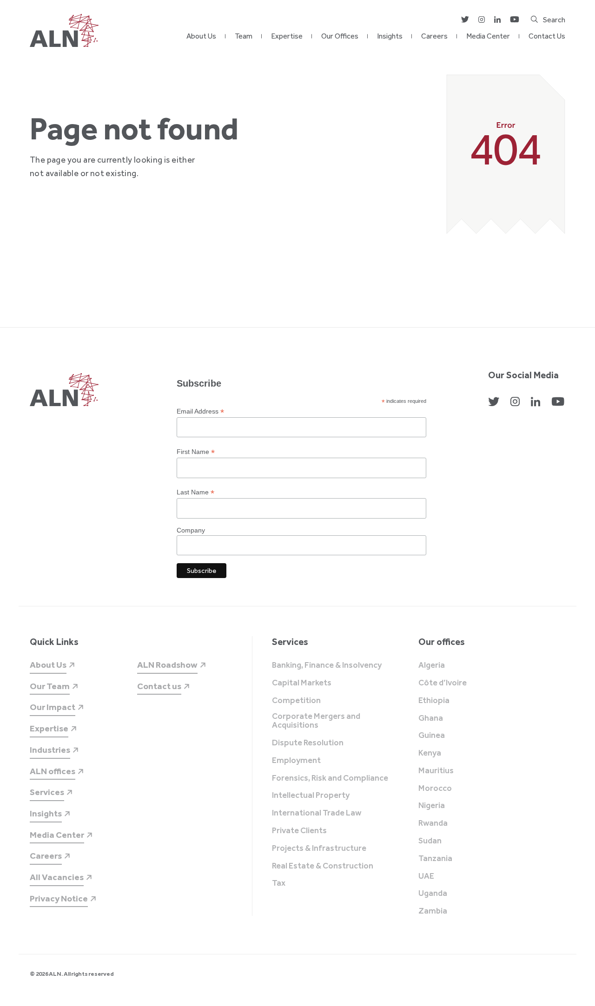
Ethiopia (434, 700)
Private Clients (299, 830)
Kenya (429, 753)
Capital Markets (301, 683)
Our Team (50, 686)
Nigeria (431, 805)
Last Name (195, 492)
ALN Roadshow (167, 664)
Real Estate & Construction (322, 866)
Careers (434, 36)
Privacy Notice (59, 898)
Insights (390, 36)
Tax (278, 883)
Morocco (435, 788)
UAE (426, 876)
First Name (196, 451)
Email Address (200, 411)
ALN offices (52, 771)
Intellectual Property (311, 795)
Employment (296, 760)
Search (554, 19)
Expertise (287, 36)
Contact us (159, 686)
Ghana (430, 718)
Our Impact (52, 707)
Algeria (431, 665)
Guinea (431, 735)
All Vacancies (57, 877)
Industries (50, 749)
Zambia (432, 911)
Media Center (488, 36)
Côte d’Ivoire (442, 683)
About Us (201, 36)
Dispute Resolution (308, 743)
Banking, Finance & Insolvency (327, 665)
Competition (296, 700)
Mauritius (436, 771)
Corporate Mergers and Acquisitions (316, 721)
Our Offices (339, 36)
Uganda (432, 893)
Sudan (430, 841)
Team (243, 36)
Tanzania (435, 858)
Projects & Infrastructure (319, 848)
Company (191, 530)
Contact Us (547, 36)
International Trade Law (316, 813)
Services (47, 792)
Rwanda (433, 823)
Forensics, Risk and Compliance (330, 778)
